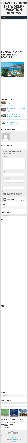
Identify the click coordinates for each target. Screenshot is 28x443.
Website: (4, 185)
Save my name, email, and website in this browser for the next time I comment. (12, 194)
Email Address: (6, 178)
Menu (3, 17)
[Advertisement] (14, 36)
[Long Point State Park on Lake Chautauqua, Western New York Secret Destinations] (5, 413)
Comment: (5, 156)
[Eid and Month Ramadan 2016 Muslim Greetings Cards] (14, 413)
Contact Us (14, 441)
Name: (4, 171)
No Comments (14, 60)
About (7, 441)
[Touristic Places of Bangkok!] (23, 413)
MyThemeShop (17, 439)
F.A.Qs (21, 441)
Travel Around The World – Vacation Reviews (14, 8)
